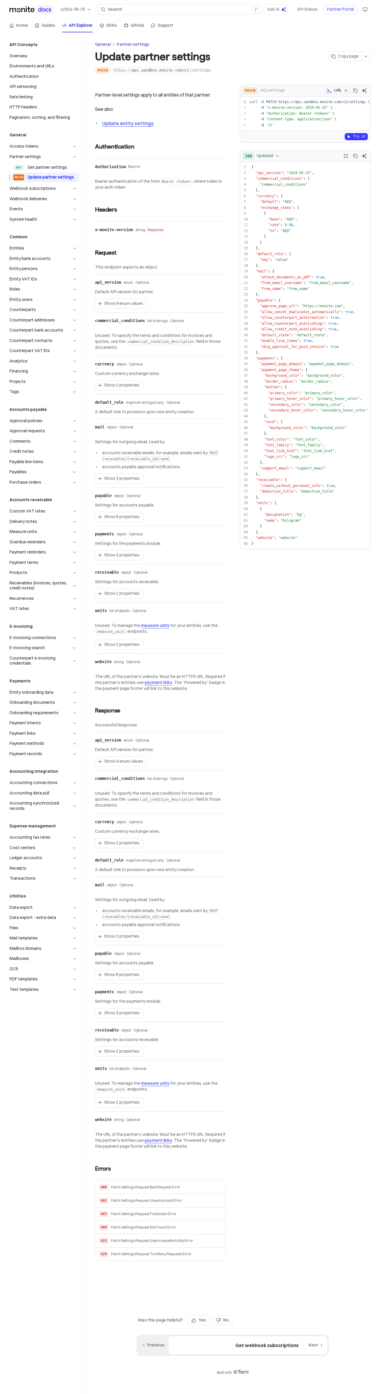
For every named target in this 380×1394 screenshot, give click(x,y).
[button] (160, 1187)
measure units (155, 625)
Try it (359, 136)
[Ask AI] (364, 90)
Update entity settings (128, 123)
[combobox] (262, 156)
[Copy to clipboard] (355, 90)
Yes (202, 1320)
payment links (158, 682)
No (226, 1320)
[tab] (18, 25)
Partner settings (133, 44)
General (103, 44)
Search (182, 9)
